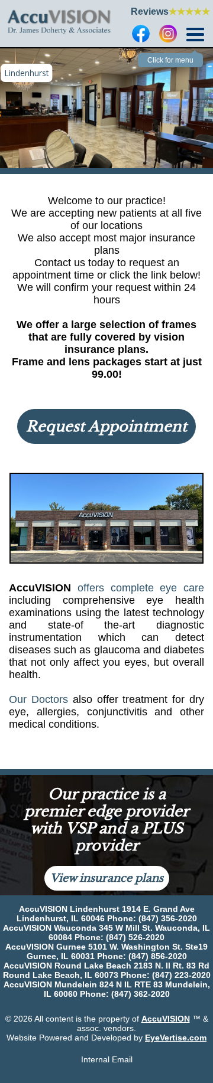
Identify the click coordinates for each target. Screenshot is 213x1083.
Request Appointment (106, 426)
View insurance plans (106, 878)
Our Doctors (38, 699)
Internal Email (107, 1059)
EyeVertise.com (175, 1037)
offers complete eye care (141, 588)
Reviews (170, 11)
